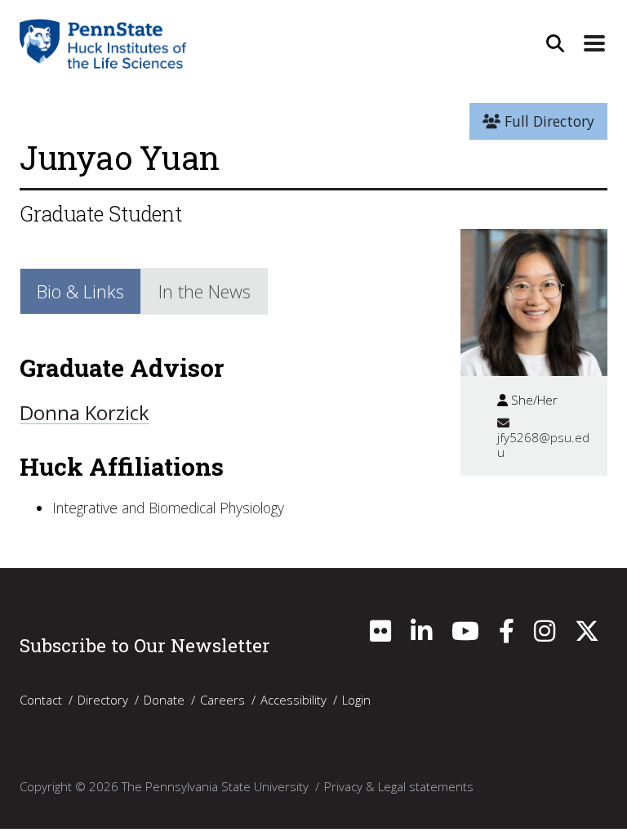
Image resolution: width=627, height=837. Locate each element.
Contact (41, 700)
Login (356, 700)
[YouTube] (465, 635)
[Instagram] (544, 635)
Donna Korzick (84, 412)
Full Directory (547, 121)
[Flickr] (380, 635)
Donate (164, 700)
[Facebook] (506, 635)
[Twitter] (587, 635)
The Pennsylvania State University (215, 786)
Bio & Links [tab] (80, 291)
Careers (222, 700)
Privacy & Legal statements (399, 786)
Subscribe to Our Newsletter (145, 645)
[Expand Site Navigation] (594, 43)
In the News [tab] (204, 291)
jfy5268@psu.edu (543, 444)
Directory (103, 700)
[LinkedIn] (421, 635)
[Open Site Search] (555, 43)
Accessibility (293, 700)
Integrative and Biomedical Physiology (168, 507)
